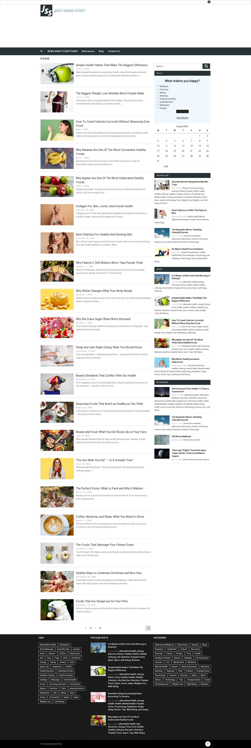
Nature (169, 242)
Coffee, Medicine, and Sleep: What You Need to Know (110, 516)
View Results (182, 118)
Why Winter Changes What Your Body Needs (104, 291)
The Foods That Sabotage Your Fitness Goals (105, 544)
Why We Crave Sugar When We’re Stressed (103, 319)
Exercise (175, 191)
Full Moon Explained (181, 436)
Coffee (62, 653)
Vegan (66, 697)
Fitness (189, 191)
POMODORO (177, 255)
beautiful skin (170, 401)
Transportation (193, 680)
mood (156, 371)
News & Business (189, 666)
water (196, 310)
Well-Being (163, 313)
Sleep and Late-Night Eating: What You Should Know (109, 347)
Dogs (57, 658)
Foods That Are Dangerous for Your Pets (102, 601)
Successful (54, 697)
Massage (55, 680)
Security (184, 675)
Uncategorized (161, 684)
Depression (75, 653)
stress (162, 200)
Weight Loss (186, 200)
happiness (57, 666)
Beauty (195, 645)
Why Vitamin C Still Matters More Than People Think (109, 262)
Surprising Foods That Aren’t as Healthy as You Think (109, 404)
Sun (204, 407)
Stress (163, 374)
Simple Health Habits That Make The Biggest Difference (112, 65)
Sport (204, 197)
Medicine (192, 662)
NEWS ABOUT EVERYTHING (62, 51)
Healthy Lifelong (161, 194)
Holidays (188, 658)
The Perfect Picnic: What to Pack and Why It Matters (109, 488)
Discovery (193, 188)
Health (195, 191)
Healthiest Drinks (65, 671)
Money (163, 92)
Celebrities (172, 649)
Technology (171, 200)
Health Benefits (160, 404)
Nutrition (169, 288)
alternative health (190, 282)
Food (174, 307)
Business (159, 649)
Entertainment (166, 102)
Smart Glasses (202, 219)
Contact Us (114, 51)
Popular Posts (180, 288)
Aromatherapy (46, 649)
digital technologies (180, 219)
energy (200, 188)
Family (169, 653)
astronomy (176, 239)
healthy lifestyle (66, 675)
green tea (44, 666)
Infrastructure (202, 658)
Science (185, 242)
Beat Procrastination (190, 252)
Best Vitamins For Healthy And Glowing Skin (104, 234)
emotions (205, 346)
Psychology (201, 255)
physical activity (77, 688)
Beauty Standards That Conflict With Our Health (106, 375)
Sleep (203, 371)
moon (163, 242)
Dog (49, 658)
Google (192, 219)
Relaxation (197, 197)
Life (192, 194)
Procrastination (189, 255)
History (157, 242)
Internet (187, 194)
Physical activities (168, 99)
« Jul (166, 166)
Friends (163, 108)
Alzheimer (64, 645)
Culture (184, 649)
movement (187, 197)
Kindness (164, 96)
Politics (189, 671)
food (188, 327)
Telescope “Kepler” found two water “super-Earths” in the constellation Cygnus (189, 453)
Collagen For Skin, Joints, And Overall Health (104, 206)
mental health (181, 330)
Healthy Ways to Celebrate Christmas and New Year (109, 573)
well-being (202, 288)
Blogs (185, 188)
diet (183, 327)
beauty (179, 401)
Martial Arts (199, 194)
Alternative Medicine (164, 645)
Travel (207, 680)
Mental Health (160, 197)
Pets (64, 688)
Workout (163, 203)
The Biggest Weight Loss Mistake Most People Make (110, 93)
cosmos (194, 239)
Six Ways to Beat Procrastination (187, 249)
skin (55, 693)
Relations (164, 86)
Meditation (165, 105)
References (88, 51)
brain (185, 401)
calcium (51, 653)
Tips (178, 200)
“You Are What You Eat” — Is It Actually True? (104, 460)
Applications (199, 216)
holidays (43, 680)
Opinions (177, 242)
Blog (101, 51)
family (53, 662)
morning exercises (174, 197)
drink (65, 658)
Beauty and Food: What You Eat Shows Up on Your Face (111, 432)
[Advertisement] (154, 25)
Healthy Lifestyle (176, 194)
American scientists (192, 236)
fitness (182, 191)
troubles (199, 258)
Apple (190, 216)
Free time (164, 89)
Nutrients (158, 352)
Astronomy (186, 239)
